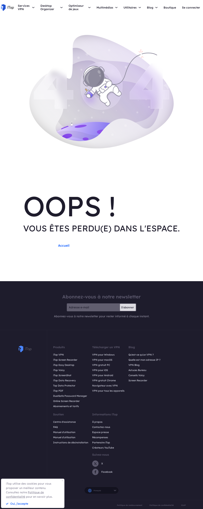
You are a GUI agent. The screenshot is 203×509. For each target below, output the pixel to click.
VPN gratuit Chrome (104, 380)
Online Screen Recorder (66, 401)
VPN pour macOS (102, 359)
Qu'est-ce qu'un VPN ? (141, 354)
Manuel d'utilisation (64, 432)
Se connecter (191, 7)
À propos (97, 421)
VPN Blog (134, 364)
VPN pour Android (102, 375)
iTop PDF (58, 390)
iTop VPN (58, 354)
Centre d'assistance (64, 421)
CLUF (183, 505)
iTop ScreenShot (62, 375)
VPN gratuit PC (101, 364)
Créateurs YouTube (103, 447)
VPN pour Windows (103, 354)
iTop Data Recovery (64, 380)
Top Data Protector (64, 385)
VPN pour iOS (100, 370)
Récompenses (100, 437)
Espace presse (100, 432)
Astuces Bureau (137, 370)
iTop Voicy (59, 370)
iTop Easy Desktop (63, 364)
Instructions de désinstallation (70, 442)
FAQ (55, 427)
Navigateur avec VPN (105, 385)
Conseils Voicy (136, 375)
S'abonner (127, 307)
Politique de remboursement (129, 505)
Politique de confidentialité (161, 505)
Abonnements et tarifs (66, 406)
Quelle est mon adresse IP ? (144, 359)
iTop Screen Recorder (65, 359)
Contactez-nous (101, 427)
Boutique (170, 7)
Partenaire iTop (101, 442)
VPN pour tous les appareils (108, 390)
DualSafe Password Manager (70, 395)
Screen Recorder (137, 380)
